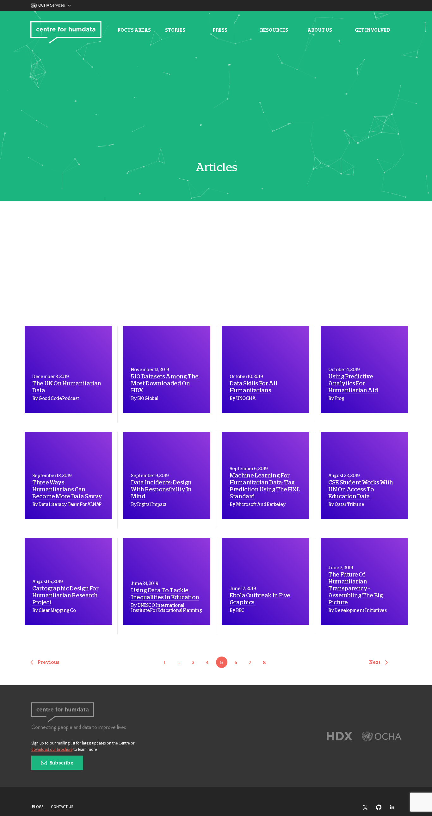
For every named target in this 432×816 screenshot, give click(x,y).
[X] (368, 808)
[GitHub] (381, 807)
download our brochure (51, 749)
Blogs (37, 806)
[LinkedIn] (395, 808)
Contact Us (62, 806)
